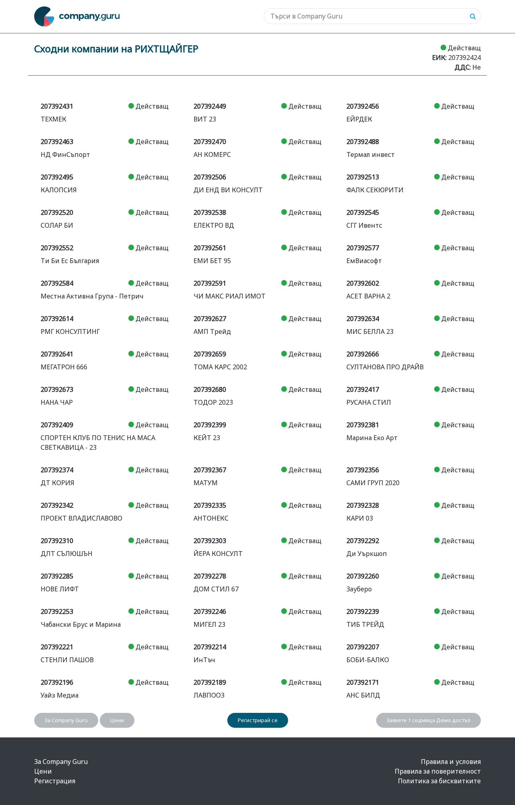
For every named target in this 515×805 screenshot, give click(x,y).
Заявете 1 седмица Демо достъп (428, 720)
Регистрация (54, 780)
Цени (117, 720)
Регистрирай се (258, 720)
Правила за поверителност (438, 771)
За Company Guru (66, 720)
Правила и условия (451, 761)
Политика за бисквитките (439, 780)
